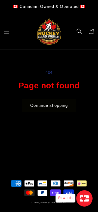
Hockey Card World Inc (53, 202)
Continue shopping (49, 105)
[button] (7, 31)
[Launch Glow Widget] (84, 198)
